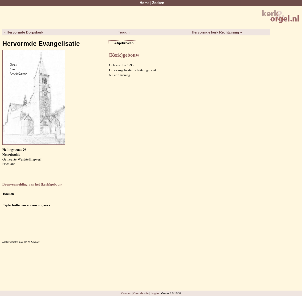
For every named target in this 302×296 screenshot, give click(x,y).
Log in (155, 293)
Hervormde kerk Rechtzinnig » (217, 32)
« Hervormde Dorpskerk (23, 32)
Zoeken (158, 3)
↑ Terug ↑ (122, 32)
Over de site (141, 293)
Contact (126, 293)
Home (144, 3)
